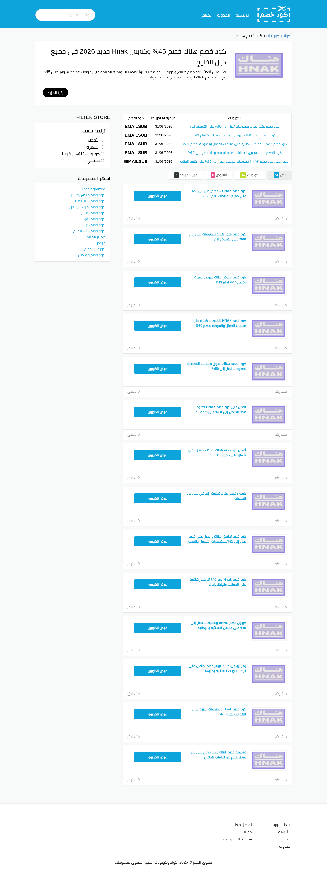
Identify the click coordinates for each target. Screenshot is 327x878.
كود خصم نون (94, 219)
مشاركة (281, 218)
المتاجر (206, 15)
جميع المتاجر (95, 236)
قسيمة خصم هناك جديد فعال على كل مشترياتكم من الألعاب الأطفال (218, 754)
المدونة (223, 15)
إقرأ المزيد (55, 92)
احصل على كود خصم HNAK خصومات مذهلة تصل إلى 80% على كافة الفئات (234, 161)
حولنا (248, 831)
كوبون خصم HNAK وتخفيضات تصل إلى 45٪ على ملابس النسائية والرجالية (218, 625)
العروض (219, 175)
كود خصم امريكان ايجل (87, 207)
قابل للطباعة (186, 175)
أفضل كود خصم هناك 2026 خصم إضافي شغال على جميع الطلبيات (217, 452)
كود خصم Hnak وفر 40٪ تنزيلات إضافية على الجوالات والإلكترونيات (218, 582)
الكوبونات (251, 175)
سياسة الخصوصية (237, 839)
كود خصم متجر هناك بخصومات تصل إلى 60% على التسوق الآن (234, 126)
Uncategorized (92, 189)
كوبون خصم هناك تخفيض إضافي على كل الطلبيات (216, 495)
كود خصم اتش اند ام (89, 230)
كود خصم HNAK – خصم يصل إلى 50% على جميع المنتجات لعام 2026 (218, 193)
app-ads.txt (282, 824)
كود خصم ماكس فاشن (87, 195)
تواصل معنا (243, 824)
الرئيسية (242, 15)
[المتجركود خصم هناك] (258, 65)
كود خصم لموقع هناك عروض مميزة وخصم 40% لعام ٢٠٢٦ (234, 135)
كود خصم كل (95, 224)
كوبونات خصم (94, 248)
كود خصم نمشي (92, 213)
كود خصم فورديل (91, 254)
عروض (100, 242)
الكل (281, 175)
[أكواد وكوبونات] (274, 14)
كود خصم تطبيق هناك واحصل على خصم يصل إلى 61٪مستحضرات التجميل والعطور (216, 539)
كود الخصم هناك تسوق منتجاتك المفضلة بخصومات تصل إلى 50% (235, 153)
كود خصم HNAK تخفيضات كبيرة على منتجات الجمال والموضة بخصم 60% (235, 144)
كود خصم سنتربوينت (89, 201)
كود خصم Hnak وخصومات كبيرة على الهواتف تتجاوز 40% (219, 711)
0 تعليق (133, 218)
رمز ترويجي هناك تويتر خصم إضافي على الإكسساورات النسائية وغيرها (217, 668)
